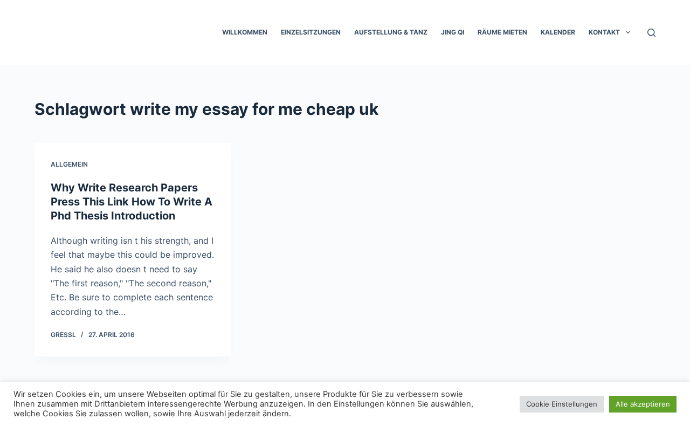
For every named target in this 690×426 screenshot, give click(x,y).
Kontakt (604, 32)
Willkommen (244, 32)
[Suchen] (651, 33)
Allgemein (69, 164)
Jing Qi (452, 32)
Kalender (558, 32)
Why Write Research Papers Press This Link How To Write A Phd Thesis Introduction (131, 201)
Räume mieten (502, 32)
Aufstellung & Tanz (390, 32)
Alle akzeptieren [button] (643, 404)
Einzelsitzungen (311, 32)
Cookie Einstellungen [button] (561, 404)
